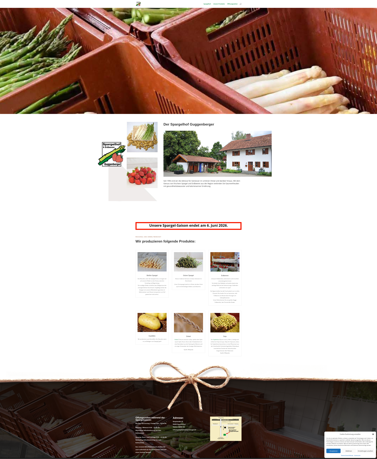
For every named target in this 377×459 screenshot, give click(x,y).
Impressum (357, 455)
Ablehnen (348, 451)
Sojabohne (216, 339)
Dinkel (176, 339)
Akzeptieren (333, 451)
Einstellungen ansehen (365, 451)
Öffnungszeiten (232, 4)
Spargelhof (207, 4)
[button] (373, 434)
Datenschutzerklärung (347, 455)
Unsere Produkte (219, 4)
